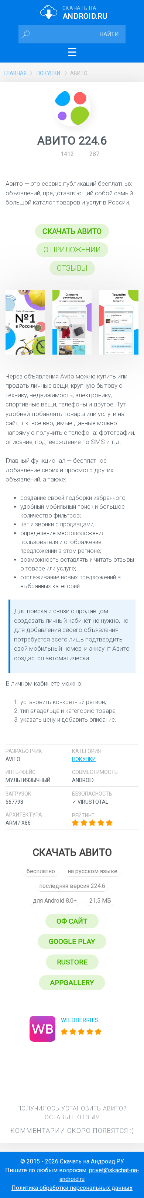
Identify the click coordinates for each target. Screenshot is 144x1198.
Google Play (72, 941)
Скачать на (84, 13)
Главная (15, 73)
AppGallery (72, 982)
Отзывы (72, 268)
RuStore (72, 962)
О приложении (72, 249)
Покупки (48, 73)
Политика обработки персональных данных (72, 1187)
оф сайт (72, 921)
